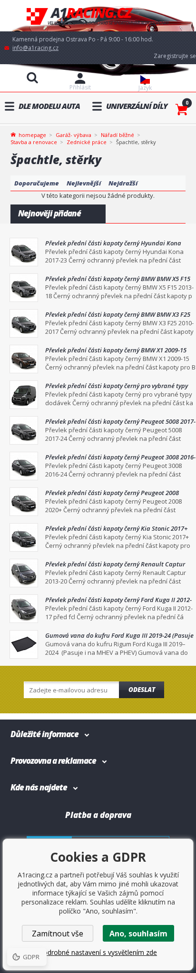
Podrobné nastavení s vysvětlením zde (98, 952)
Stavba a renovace (33, 142)
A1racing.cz (98, 15)
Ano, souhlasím (138, 933)
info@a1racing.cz (35, 48)
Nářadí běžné (117, 134)
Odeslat (141, 689)
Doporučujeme (36, 183)
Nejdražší (122, 183)
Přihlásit (80, 87)
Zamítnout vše (57, 933)
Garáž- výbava (73, 134)
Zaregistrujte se (175, 56)
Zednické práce (87, 142)
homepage (32, 134)
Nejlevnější (84, 183)
